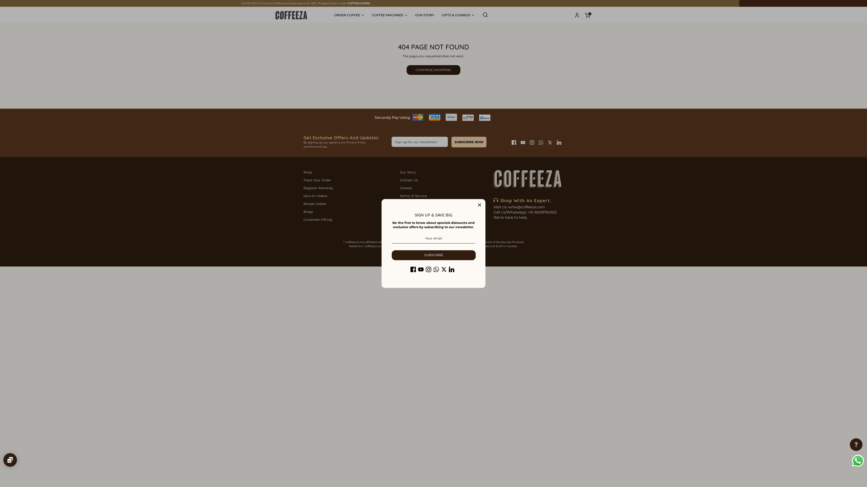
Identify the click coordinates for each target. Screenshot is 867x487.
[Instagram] (428, 269)
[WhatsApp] (436, 269)
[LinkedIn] (451, 269)
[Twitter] (444, 269)
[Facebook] (413, 269)
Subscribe (433, 255)
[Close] (480, 205)
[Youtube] (421, 269)
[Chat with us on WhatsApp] (858, 461)
